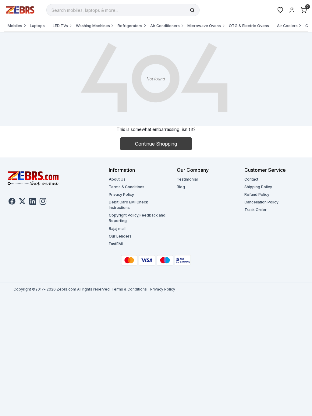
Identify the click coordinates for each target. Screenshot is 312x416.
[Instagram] (43, 202)
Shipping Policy (258, 187)
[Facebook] (11, 202)
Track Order (255, 209)
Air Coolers (287, 25)
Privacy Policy (121, 194)
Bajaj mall (117, 228)
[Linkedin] (32, 202)
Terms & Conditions (126, 187)
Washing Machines (93, 25)
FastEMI (116, 243)
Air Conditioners (165, 25)
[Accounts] (292, 10)
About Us (117, 179)
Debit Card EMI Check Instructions (128, 205)
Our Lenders (120, 236)
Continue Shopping (156, 144)
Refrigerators (130, 25)
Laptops (37, 25)
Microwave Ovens (204, 25)
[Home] (20, 9)
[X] (22, 202)
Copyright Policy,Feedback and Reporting (137, 218)
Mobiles (15, 25)
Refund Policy (256, 194)
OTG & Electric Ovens (249, 25)
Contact (251, 179)
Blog (181, 187)
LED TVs (60, 25)
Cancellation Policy (261, 202)
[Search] (192, 10)
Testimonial (187, 179)
